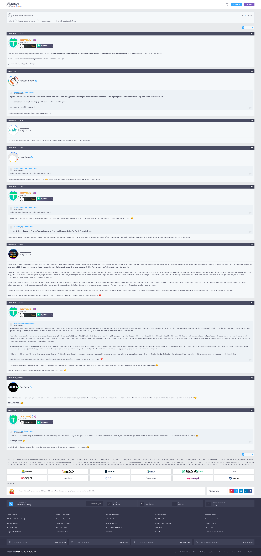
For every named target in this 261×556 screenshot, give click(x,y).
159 (134, 462)
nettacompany (27, 80)
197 (244, 462)
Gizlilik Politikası (185, 552)
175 (180, 462)
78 (165, 460)
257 (175, 464)
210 (36, 464)
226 (81, 464)
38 (78, 460)
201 (9, 464)
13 (25, 460)
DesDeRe (24, 387)
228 (87, 464)
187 (215, 462)
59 (124, 460)
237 (114, 464)
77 (162, 460)
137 (70, 462)
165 (152, 462)
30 (60, 460)
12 (23, 460)
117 (13, 462)
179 (191, 462)
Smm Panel (68, 478)
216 (53, 464)
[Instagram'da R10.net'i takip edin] (231, 491)
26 (51, 460)
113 (250, 460)
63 (132, 460)
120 (21, 462)
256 (171, 464)
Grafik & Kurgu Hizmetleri (114, 527)
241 (126, 464)
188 (218, 462)
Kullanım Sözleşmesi (238, 552)
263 (192, 464)
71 (150, 460)
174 (177, 462)
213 (44, 464)
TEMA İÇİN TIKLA (14, 403)
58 (122, 460)
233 (102, 464)
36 (73, 460)
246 (141, 464)
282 (249, 464)
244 (135, 464)
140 (79, 462)
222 (70, 464)
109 (239, 460)
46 (95, 460)
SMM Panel (158, 527)
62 (130, 460)
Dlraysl (214, 505)
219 (61, 464)
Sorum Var (109, 532)
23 (45, 460)
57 (119, 460)
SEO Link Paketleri (12, 523)
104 (225, 460)
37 (75, 460)
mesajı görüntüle (19, 93)
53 (110, 460)
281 (246, 464)
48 (100, 460)
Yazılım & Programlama (63, 514)
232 (99, 464)
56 (117, 460)
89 (189, 460)
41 (84, 460)
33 (66, 460)
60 (126, 460)
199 (250, 462)
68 (144, 460)
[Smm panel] (193, 471)
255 (168, 464)
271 (217, 464)
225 (78, 464)
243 (132, 464)
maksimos (25, 157)
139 (76, 462)
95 (202, 460)
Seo (234, 471)
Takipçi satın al (151, 478)
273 (222, 464)
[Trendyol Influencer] (68, 471)
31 (62, 460)
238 (117, 464)
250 (153, 464)
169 (163, 462)
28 (56, 460)
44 (91, 460)
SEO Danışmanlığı (12, 527)
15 (29, 460)
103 (222, 460)
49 (102, 460)
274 (225, 464)
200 (253, 462)
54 (113, 460)
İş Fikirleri (158, 532)
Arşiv (175, 552)
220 (64, 464)
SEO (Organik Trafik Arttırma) (16, 519)
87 (184, 460)
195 (238, 462)
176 (183, 462)
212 (41, 464)
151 (111, 462)
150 (108, 462)
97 (206, 460)
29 (58, 460)
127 (41, 462)
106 (231, 460)
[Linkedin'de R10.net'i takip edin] (246, 491)
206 (24, 464)
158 (131, 462)
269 (211, 464)
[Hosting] (151, 471)
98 (209, 460)
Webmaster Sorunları (112, 514)
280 (243, 464)
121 (24, 462)
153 (117, 462)
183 (203, 462)
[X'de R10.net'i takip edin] (236, 491)
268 (208, 464)
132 (55, 462)
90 (191, 460)
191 (226, 462)
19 (37, 460)
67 (141, 460)
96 (204, 460)
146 (96, 462)
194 (235, 462)
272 (219, 464)
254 (165, 464)
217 (55, 464)
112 (248, 460)
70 (148, 460)
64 (135, 460)
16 (31, 460)
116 (11, 462)
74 (156, 460)
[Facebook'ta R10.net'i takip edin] (250, 491)
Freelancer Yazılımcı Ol (63, 523)
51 (106, 460)
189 (221, 462)
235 (108, 464)
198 (247, 462)
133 (58, 462)
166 (155, 462)
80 (169, 460)
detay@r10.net (248, 542)
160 (137, 462)
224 (75, 464)
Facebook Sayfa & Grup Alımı (214, 532)
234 (105, 464)
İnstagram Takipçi (210, 514)
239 (120, 464)
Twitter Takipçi (209, 527)
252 (159, 464)
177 (186, 462)
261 (187, 464)
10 (19, 460)
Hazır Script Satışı (61, 527)
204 (18, 464)
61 (128, 460)
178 (189, 462)
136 (67, 462)
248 (147, 464)
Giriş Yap (236, 4)
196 (241, 462)
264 (196, 464)
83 (175, 460)
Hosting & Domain (111, 523)
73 (154, 460)
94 (200, 460)
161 (140, 462)
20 (39, 460)
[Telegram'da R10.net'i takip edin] (241, 491)
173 (175, 462)
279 (240, 464)
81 (171, 460)
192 (229, 462)
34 (69, 460)
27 (53, 460)
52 (108, 460)
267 (205, 464)
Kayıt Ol (249, 4)
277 (234, 464)
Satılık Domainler (111, 519)
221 (67, 464)
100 (213, 460)
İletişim (250, 552)
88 (186, 460)
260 (184, 464)
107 (234, 460)
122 (27, 462)
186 (212, 462)
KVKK (195, 552)
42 (86, 460)
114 (253, 460)
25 (49, 460)
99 (211, 460)
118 (16, 462)
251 (156, 464)
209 (33, 464)
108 (236, 460)
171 (169, 462)
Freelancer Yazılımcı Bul (63, 519)
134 (61, 462)
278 (237, 464)
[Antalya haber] (27, 471)
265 (199, 464)
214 (47, 464)
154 (119, 462)
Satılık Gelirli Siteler (62, 532)
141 (82, 462)
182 (200, 462)
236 (111, 464)
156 (125, 462)
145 (93, 462)
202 (12, 464)
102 (219, 460)
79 (167, 460)
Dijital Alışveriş (159, 519)
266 (202, 464)
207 (27, 464)
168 (160, 462)
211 (39, 464)
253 (162, 464)
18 (35, 460)
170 (166, 462)
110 (242, 460)
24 (47, 460)
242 (129, 464)
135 (64, 462)
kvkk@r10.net (123, 542)
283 (252, 464)
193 (232, 462)
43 (88, 460)
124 (33, 462)
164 (149, 462)
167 (157, 462)
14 (27, 460)
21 (41, 460)
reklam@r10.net (60, 542)
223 (72, 464)
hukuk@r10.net (185, 542)
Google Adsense (12, 514)
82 (173, 460)
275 (228, 464)
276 (231, 464)
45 (93, 460)
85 (180, 460)
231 (96, 464)
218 (58, 464)
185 (209, 462)
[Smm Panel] (110, 471)
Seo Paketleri (11, 483)
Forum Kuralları (224, 552)
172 (172, 462)
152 (114, 462)
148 (102, 462)
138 (73, 462)
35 (71, 460)
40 (82, 460)
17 (33, 460)
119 (19, 462)
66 (139, 460)
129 (47, 462)
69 (146, 460)
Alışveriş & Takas (160, 514)
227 (84, 464)
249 (150, 464)
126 (38, 462)
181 (197, 462)
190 (223, 462)
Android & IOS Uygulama (163, 523)
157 (128, 462)
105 (228, 460)
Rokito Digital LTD (30, 552)
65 (137, 460)
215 (50, 464)
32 (64, 460)
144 (90, 462)
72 (152, 460)
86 (182, 460)
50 (104, 460)
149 (105, 462)
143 (87, 462)
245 (138, 464)
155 (122, 462)
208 (30, 464)
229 (90, 464)
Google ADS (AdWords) (14, 532)
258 (177, 464)
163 (146, 462)
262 (190, 464)
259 (181, 464)
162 (143, 462)
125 (35, 462)
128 (44, 462)
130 (50, 462)
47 (97, 460)
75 (158, 460)
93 (197, 460)
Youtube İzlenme (210, 523)
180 (194, 462)
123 (30, 462)
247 (144, 464)
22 (43, 460)
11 (21, 460)
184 (206, 462)
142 (84, 462)
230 (93, 464)
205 (21, 464)
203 (14, 464)
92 (195, 460)
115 (8, 462)
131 (53, 462)
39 (80, 460)
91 (193, 460)
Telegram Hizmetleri (211, 519)
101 (216, 460)
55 (115, 460)
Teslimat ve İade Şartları (208, 552)
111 (245, 460)
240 (123, 464)
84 (178, 460)
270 (214, 464)
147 (99, 462)
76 (160, 460)
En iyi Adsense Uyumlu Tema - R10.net (15, 4)
